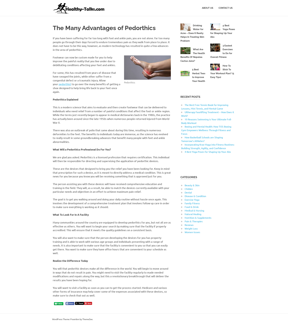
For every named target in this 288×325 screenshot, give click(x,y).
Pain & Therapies (194, 221)
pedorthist (65, 84)
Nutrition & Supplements (198, 217)
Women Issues (192, 232)
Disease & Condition (195, 195)
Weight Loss (191, 228)
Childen (189, 188)
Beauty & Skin (192, 185)
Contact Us (225, 8)
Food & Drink (192, 206)
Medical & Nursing (194, 210)
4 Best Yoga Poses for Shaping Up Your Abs (208, 151)
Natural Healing (193, 214)
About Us (207, 8)
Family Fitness (192, 203)
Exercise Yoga (192, 199)
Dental (188, 192)
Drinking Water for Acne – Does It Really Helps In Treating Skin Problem (192, 33)
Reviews (189, 224)
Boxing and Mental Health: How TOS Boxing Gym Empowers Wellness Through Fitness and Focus (206, 130)
